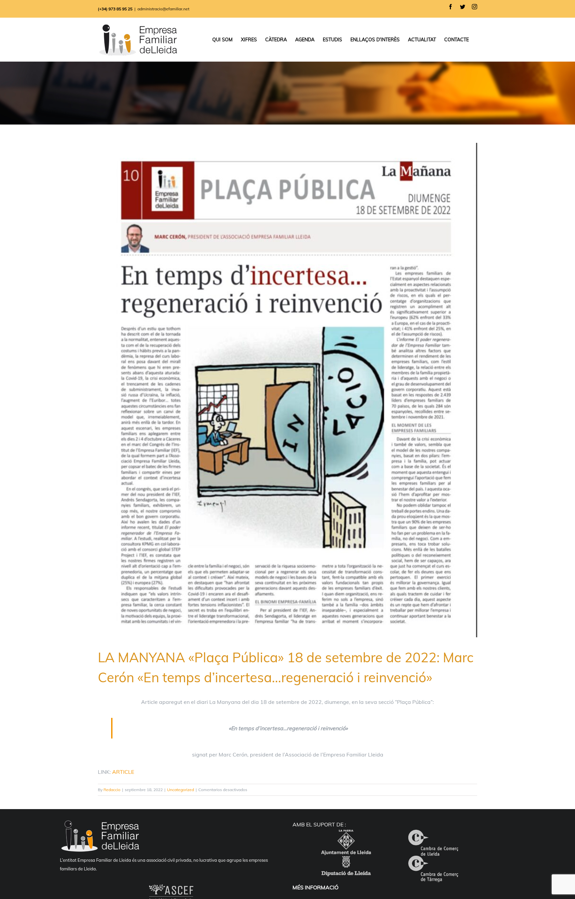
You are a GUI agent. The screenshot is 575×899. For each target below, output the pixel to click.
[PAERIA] (346, 835)
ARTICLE (123, 771)
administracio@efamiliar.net (163, 8)
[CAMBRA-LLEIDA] (433, 835)
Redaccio (111, 789)
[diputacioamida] (346, 861)
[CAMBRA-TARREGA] (433, 861)
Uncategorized (180, 789)
